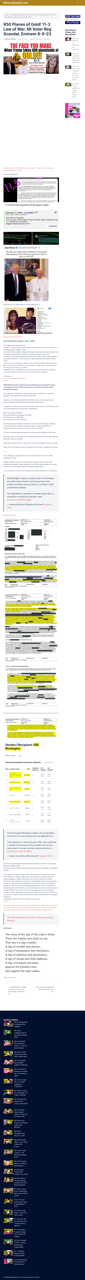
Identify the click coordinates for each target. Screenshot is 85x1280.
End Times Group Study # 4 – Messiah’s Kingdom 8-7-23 (45, 989)
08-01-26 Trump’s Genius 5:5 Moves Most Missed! (20, 1163)
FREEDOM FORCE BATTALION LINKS (22, 15)
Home (7, 15)
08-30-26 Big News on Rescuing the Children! (21, 1024)
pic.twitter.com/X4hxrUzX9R (19, 500)
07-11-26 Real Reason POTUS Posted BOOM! (19, 1253)
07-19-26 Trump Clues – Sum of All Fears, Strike (20, 1213)
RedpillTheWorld (10, 39)
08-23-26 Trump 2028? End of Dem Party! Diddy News (76, 93)
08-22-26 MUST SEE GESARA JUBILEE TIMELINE (20, 1063)
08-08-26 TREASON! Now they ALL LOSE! (19, 1133)
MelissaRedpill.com (15, 2)
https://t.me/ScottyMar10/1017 (12, 337)
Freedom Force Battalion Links (40, 39)
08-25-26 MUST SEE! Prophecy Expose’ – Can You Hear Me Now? (76, 76)
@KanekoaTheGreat (9, 515)
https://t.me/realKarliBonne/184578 (14, 378)
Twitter (5, 380)
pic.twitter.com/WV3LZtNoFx (19, 851)
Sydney (37, 1277)
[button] (77, 2)
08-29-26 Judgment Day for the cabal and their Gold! (76, 61)
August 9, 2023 (46, 856)
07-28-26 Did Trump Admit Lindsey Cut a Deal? (21, 1172)
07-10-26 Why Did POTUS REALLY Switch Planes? (20, 1262)
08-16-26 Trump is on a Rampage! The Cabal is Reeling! (20, 1093)
